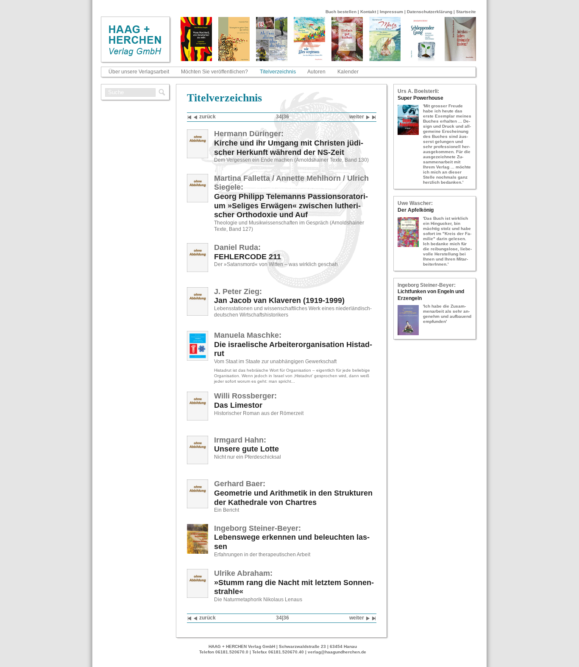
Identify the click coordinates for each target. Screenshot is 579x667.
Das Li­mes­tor (238, 405)
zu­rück (207, 117)
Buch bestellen (341, 11)
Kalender (348, 72)
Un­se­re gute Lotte (246, 449)
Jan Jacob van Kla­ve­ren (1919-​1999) (279, 300)
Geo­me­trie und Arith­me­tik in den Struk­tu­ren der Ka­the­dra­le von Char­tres (293, 498)
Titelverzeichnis (278, 72)
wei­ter (356, 117)
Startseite (466, 11)
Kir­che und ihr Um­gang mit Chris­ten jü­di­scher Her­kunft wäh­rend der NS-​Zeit (288, 148)
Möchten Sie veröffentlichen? (214, 72)
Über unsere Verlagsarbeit (139, 72)
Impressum (391, 11)
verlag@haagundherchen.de (337, 652)
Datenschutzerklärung (429, 11)
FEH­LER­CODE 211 (247, 256)
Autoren (316, 72)
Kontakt (368, 11)
